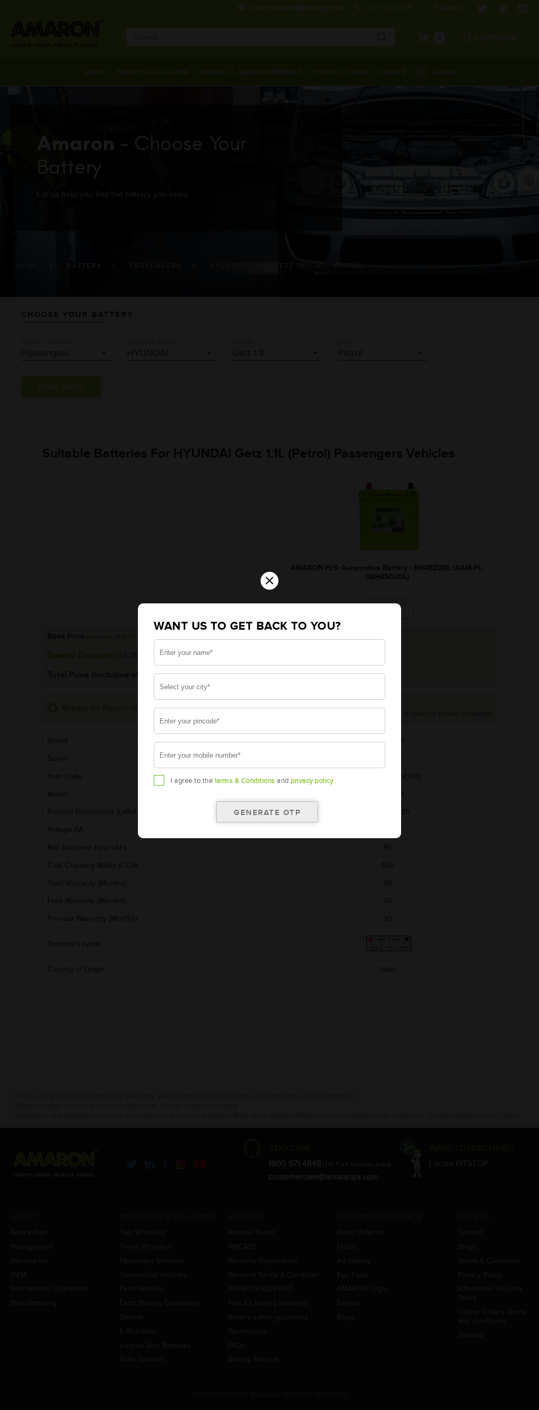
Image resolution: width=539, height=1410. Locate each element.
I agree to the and (252, 781)
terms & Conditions (245, 781)
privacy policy (312, 781)
